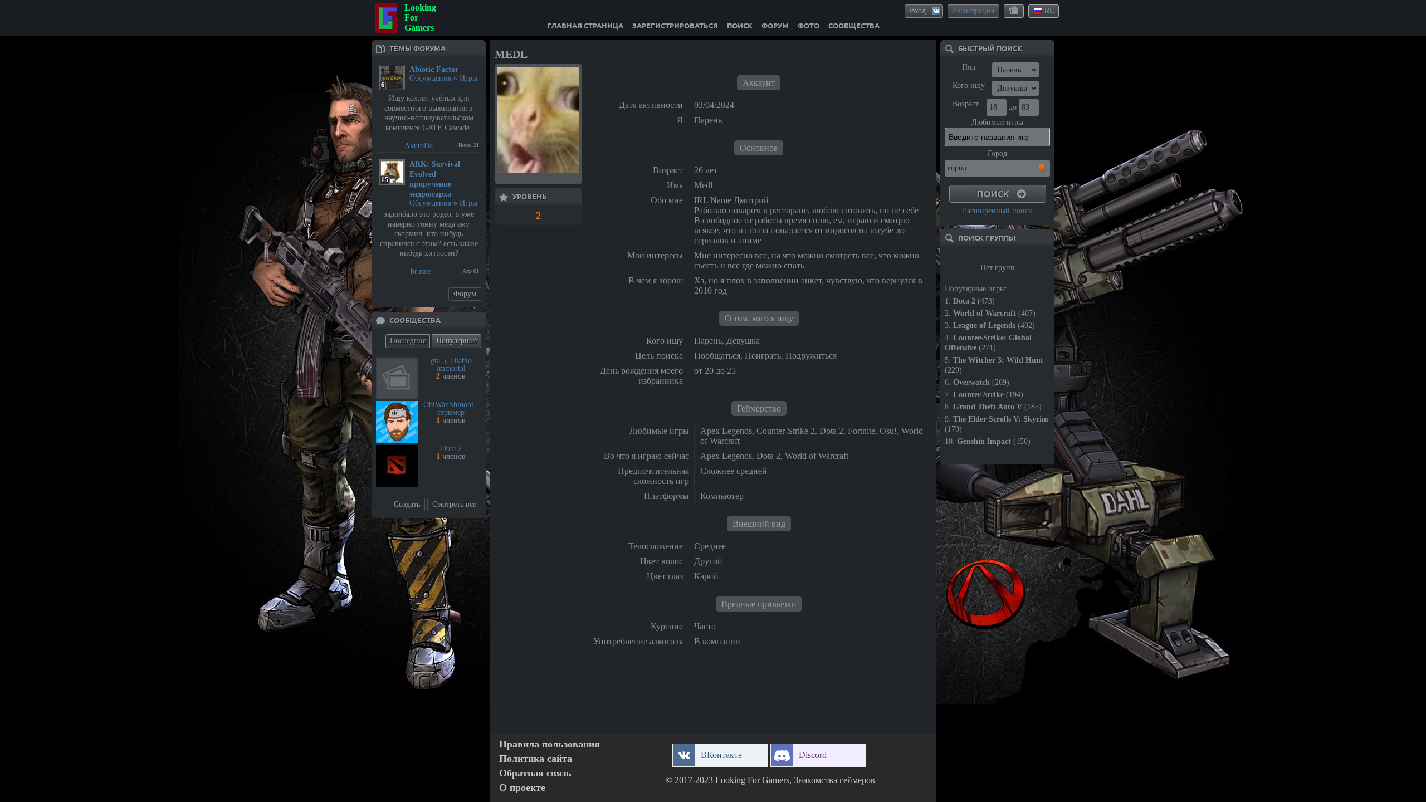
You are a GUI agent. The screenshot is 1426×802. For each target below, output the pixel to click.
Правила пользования (549, 744)
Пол (968, 67)
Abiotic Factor (433, 69)
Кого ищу (969, 85)
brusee (421, 271)
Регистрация (973, 11)
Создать (407, 504)
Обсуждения (430, 78)
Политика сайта (535, 759)
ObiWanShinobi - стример (450, 408)
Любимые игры (997, 122)
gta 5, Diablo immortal (451, 364)
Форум (464, 294)
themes (1014, 10)
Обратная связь (535, 773)
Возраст (966, 104)
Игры (468, 78)
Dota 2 (451, 448)
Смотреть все (454, 504)
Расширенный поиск (997, 211)
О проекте (522, 788)
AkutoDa (418, 145)
